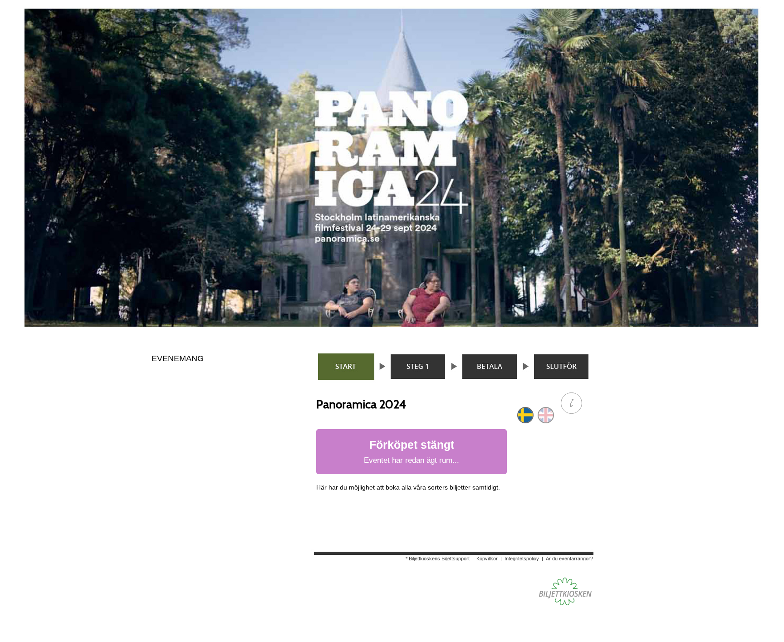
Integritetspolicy (522, 558)
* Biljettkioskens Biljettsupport (438, 558)
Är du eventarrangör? (569, 558)
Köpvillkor (487, 558)
